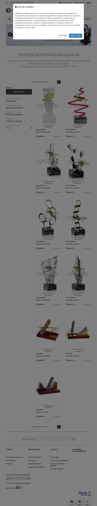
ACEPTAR (63, 36)
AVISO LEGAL (76, 36)
